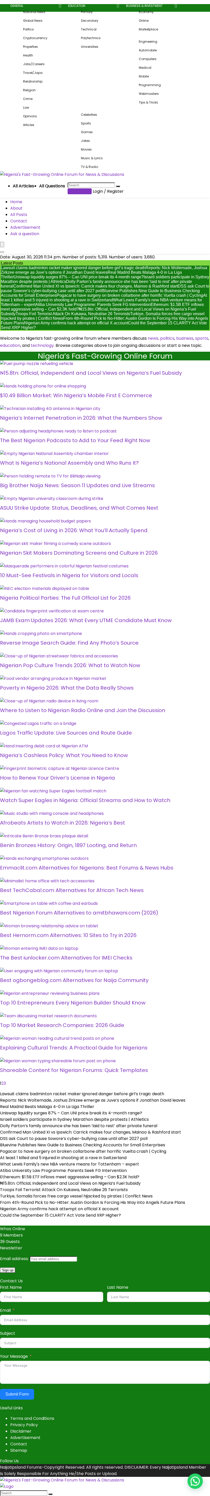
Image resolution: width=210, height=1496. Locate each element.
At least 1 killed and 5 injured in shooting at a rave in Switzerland (104, 297)
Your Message (14, 1356)
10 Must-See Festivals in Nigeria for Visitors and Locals (69, 575)
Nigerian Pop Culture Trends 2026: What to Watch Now (70, 665)
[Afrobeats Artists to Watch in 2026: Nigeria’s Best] (52, 813)
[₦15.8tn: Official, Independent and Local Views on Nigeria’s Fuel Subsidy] (36, 364)
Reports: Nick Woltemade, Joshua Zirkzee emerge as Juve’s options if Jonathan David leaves (104, 270)
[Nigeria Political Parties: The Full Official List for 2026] (44, 588)
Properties (30, 46)
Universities (89, 46)
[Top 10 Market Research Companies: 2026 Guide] (48, 1016)
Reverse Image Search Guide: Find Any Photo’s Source (69, 642)
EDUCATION (76, 6)
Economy (146, 12)
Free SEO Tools (137, 108)
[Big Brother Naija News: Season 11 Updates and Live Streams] (50, 476)
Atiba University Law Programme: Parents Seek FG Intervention (93, 304)
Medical (145, 67)
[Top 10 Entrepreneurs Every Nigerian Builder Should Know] (50, 993)
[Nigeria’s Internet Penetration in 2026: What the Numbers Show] (50, 409)
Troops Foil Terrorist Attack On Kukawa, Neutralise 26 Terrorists (73, 314)
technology (42, 345)
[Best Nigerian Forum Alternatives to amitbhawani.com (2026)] (49, 903)
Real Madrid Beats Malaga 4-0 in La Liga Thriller (47, 1107)
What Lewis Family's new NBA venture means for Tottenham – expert (69, 1164)
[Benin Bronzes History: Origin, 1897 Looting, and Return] (44, 836)
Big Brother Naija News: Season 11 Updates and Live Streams (77, 485)
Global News (33, 20)
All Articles (23, 186)
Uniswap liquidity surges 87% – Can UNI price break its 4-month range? (79, 277)
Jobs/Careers (34, 64)
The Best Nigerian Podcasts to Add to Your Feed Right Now (75, 440)
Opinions (30, 116)
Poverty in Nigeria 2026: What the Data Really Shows (67, 687)
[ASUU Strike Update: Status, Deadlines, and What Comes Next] (51, 498)
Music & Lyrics (92, 158)
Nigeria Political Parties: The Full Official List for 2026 (65, 597)
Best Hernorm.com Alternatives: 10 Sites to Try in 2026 (68, 935)
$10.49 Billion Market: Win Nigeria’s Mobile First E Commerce (76, 395)
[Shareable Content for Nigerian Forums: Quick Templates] (58, 1061)
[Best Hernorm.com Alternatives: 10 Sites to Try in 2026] (49, 926)
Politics (28, 29)
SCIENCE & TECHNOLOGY (144, 35)
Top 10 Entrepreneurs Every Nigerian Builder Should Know (72, 1002)
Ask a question (24, 234)
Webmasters (149, 94)
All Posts (18, 215)
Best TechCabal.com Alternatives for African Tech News (72, 890)
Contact (18, 221)
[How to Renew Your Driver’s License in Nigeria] (59, 768)
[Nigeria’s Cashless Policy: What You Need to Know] (44, 746)
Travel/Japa (33, 73)
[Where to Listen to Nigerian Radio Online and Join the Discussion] (49, 701)
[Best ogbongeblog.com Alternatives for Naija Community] (59, 971)
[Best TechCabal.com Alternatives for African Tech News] (47, 881)
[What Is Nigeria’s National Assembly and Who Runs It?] (54, 453)
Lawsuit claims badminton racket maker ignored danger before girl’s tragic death (73, 268)
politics (167, 338)
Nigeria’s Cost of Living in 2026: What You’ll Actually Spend (74, 530)
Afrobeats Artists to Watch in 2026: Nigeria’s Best (62, 822)
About (16, 208)
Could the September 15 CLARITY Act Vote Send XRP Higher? (60, 1215)
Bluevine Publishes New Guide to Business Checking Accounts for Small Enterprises (82, 1145)
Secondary (89, 20)
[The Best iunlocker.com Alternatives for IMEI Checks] (39, 948)
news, (153, 338)
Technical (89, 29)
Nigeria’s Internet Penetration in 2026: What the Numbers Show (81, 417)
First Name (11, 1287)
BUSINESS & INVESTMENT (144, 6)
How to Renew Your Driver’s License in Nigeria (57, 777)
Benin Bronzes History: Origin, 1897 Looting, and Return (68, 845)
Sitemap (18, 1450)
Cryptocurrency (35, 38)
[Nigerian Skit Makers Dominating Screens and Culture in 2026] (55, 543)
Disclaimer (21, 1431)
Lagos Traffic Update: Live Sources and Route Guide (66, 732)
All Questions (52, 186)
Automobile (148, 50)
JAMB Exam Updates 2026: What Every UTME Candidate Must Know (86, 620)
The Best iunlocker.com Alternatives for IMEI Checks (66, 957)
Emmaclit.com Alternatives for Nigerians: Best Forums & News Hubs (86, 867)
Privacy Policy (24, 1425)
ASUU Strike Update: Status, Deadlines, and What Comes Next (79, 507)
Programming (150, 85)
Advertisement (25, 227)
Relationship (33, 81)
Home (16, 202)
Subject (7, 1333)
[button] (195, 1481)
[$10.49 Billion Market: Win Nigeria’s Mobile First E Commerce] (43, 386)
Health (28, 55)
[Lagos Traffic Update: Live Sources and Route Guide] (38, 723)
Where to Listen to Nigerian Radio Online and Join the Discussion (82, 710)
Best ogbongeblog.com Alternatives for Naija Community (74, 980)
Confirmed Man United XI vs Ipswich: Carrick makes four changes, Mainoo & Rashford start (95, 286)
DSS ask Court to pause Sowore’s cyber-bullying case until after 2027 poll (74, 1138)
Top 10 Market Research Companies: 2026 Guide (62, 1025)
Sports (86, 123)
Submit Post (80, 191)
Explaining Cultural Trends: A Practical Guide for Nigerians (74, 1047)
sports (201, 338)
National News (34, 12)
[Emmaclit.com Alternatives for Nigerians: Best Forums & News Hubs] (44, 858)
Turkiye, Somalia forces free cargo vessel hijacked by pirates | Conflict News (76, 1196)
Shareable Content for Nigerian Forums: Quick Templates (74, 1070)
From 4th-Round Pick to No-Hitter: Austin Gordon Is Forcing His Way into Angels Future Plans (92, 1202)
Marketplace (148, 29)
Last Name (117, 1287)
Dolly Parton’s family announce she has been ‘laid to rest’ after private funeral (78, 1126)
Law (26, 107)
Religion (29, 90)
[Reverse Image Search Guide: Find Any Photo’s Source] (41, 633)
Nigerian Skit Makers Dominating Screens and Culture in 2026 (79, 552)
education (10, 345)
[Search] (118, 186)
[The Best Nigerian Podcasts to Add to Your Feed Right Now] (58, 431)
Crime (28, 99)
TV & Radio (89, 167)
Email (5, 1310)
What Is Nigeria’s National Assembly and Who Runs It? (69, 462)
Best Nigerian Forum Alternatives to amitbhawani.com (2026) (79, 912)
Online (144, 20)
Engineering (148, 41)
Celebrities (89, 114)
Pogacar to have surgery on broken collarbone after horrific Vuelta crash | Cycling (130, 295)
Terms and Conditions (32, 1418)
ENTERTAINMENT (80, 108)
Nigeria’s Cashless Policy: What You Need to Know (64, 755)
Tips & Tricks (148, 102)
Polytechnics (91, 38)
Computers (147, 59)
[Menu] (2, 244)
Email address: (15, 1259)
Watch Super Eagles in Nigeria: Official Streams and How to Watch (85, 800)
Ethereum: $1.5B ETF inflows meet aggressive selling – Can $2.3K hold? (69, 1177)
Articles (28, 125)
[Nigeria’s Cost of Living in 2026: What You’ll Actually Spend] (45, 521)
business (184, 338)
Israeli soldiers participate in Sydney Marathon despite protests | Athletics (74, 1119)
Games (87, 132)
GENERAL (16, 6)
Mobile (144, 76)
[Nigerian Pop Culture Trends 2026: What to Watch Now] (59, 656)
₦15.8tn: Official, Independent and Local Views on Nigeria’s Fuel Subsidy (91, 372)
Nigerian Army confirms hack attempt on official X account (76, 323)
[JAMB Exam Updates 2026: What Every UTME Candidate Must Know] (52, 611)
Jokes (85, 141)
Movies (86, 149)
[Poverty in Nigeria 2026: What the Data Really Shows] (53, 678)
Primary (87, 12)
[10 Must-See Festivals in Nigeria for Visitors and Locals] (64, 566)
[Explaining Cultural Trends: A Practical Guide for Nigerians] (57, 1038)
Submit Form (17, 1394)
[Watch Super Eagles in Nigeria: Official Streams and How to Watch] (53, 791)
